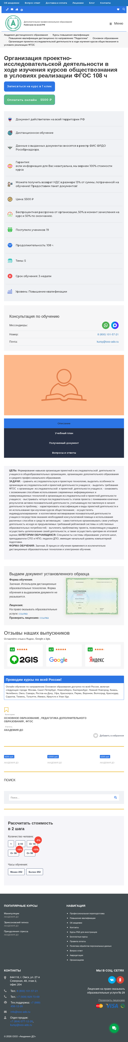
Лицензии (78, 3)
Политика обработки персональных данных (91, 945)
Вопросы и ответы (64, 452)
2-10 (20, 843)
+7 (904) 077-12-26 (21, 1021)
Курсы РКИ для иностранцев (83, 931)
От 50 (31, 852)
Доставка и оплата (56, 3)
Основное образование (21, 718)
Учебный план (64, 433)
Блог (92, 3)
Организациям (77, 959)
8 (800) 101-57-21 (108, 334)
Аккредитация (76, 955)
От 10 (33, 842)
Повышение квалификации (83, 918)
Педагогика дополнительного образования (45, 719)
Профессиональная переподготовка (87, 913)
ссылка (23, 613)
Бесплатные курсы (79, 936)
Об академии (11, 3)
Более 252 (35, 871)
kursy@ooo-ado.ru (108, 341)
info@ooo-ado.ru (20, 1012)
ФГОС (29, 721)
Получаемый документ (64, 443)
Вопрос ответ (32, 3)
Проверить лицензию (111, 1000)
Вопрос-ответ (76, 950)
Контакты (105, 3)
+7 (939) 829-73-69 (28, 997)
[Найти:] (64, 797)
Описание (64, 423)
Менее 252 (16, 871)
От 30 (14, 852)
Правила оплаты (78, 941)
